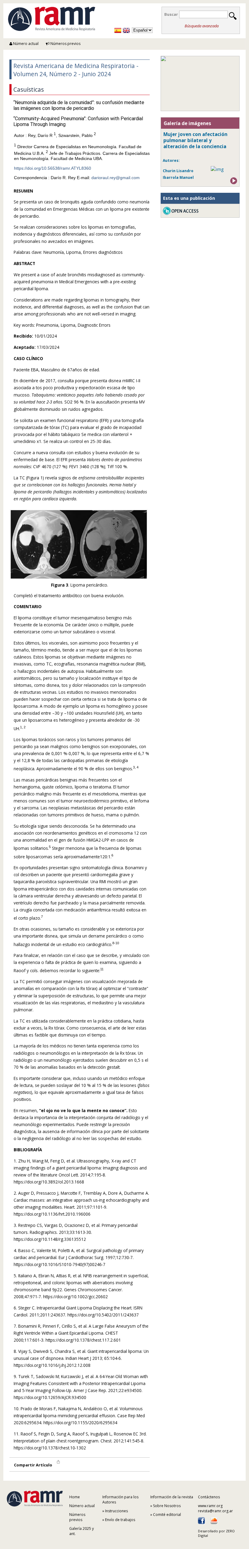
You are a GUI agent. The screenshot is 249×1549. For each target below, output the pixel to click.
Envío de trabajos (120, 1519)
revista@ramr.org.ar (215, 1510)
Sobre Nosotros (167, 1505)
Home (74, 1497)
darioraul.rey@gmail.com (115, 177)
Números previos (64, 43)
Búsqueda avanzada (202, 26)
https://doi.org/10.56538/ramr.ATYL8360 (52, 168)
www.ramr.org (210, 1505)
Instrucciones (116, 1510)
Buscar (171, 14)
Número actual (25, 43)
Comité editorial (167, 1514)
